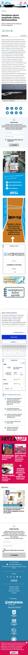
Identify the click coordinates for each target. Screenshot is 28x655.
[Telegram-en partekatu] (7, 112)
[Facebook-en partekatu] (7, 108)
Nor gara (20, 479)
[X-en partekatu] (11, 108)
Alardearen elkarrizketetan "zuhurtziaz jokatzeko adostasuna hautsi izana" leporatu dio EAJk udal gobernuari (14, 401)
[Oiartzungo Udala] (14, 640)
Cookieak (14, 593)
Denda (20, 475)
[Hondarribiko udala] (14, 622)
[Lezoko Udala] (14, 631)
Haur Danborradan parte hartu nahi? (14, 422)
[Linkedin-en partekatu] (16, 112)
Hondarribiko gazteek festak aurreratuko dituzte (14, 409)
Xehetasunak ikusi (18, 332)
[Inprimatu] (20, 112)
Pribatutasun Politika (12, 139)
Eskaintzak (20, 473)
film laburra (12, 52)
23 (23, 350)
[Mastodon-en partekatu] (16, 108)
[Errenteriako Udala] (14, 613)
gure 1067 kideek (11, 315)
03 (24, 35)
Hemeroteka (20, 477)
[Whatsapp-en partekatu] (11, 112)
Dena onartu (14, 337)
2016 (22, 35)
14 (17, 348)
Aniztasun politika (14, 589)
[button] (16, 388)
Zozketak (20, 471)
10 (25, 35)
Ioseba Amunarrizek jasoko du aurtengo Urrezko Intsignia (12, 429)
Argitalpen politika (14, 587)
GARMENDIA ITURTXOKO (14, 265)
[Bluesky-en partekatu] (20, 108)
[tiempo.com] (23, 363)
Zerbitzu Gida (14, 246)
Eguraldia (14, 360)
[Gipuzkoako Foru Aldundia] (14, 604)
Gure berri (20, 469)
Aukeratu (13, 342)
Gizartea (4, 11)
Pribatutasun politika (14, 591)
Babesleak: (14, 598)
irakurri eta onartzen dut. (15, 140)
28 (17, 353)
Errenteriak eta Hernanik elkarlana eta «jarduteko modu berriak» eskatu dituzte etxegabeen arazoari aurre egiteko (13, 510)
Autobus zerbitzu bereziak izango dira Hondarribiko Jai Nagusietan (14, 416)
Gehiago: (7, 388)
